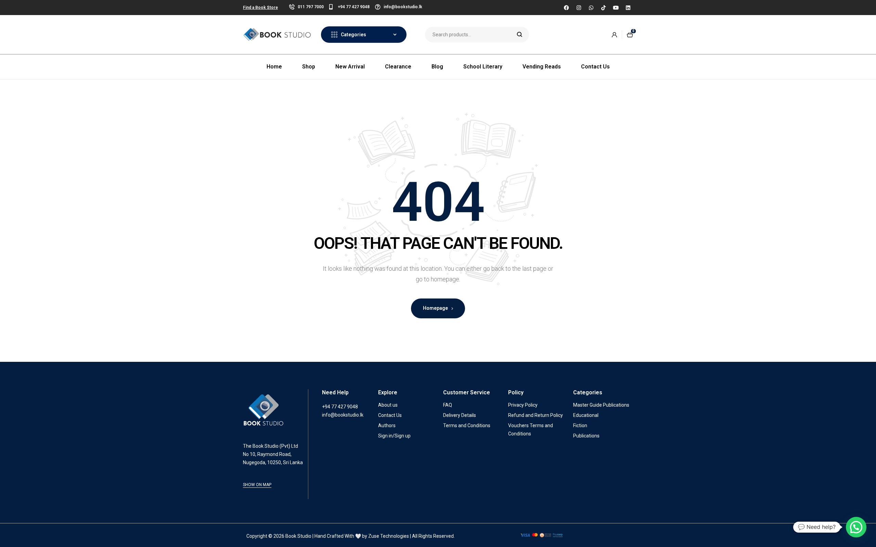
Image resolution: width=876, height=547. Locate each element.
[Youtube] (615, 7)
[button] (856, 527)
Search (519, 34)
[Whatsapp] (591, 7)
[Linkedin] (628, 7)
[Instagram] (579, 7)
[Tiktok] (603, 7)
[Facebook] (566, 7)
